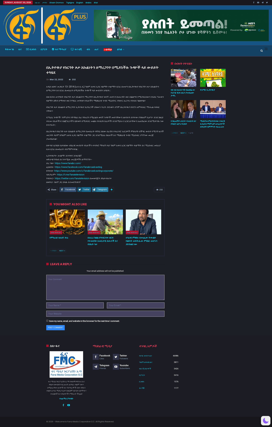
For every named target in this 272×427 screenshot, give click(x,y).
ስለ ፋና (37, 2)
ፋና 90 (141, 388)
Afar (96, 2)
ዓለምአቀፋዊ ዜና (145, 362)
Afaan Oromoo (56, 2)
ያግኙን (44, 2)
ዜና (20, 49)
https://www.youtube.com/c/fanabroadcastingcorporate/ (83, 170)
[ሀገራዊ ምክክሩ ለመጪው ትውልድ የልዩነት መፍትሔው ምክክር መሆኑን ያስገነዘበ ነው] (143, 222)
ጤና (96, 49)
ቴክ (88, 49)
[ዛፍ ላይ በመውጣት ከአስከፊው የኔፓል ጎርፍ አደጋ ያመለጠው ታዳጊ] (183, 78)
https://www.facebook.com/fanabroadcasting (78, 167)
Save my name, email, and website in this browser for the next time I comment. (84, 321)
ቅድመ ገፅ (9, 49)
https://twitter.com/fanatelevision (72, 178)
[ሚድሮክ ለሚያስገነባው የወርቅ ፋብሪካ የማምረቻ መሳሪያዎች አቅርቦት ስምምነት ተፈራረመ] (213, 109)
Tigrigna (70, 2)
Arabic (88, 2)
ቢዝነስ (33, 49)
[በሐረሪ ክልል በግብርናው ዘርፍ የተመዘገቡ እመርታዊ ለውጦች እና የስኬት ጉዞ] (105, 222)
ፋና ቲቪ (78, 49)
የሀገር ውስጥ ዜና (56, 232)
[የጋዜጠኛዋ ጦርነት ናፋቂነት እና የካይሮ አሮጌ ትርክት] (183, 109)
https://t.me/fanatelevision (70, 174)
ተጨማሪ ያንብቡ (66, 398)
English (79, 2)
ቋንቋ (119, 49)
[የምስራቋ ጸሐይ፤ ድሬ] (67, 222)
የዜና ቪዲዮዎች (145, 368)
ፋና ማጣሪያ (60, 49)
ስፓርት (44, 49)
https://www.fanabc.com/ (68, 163)
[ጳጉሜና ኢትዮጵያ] (213, 78)
